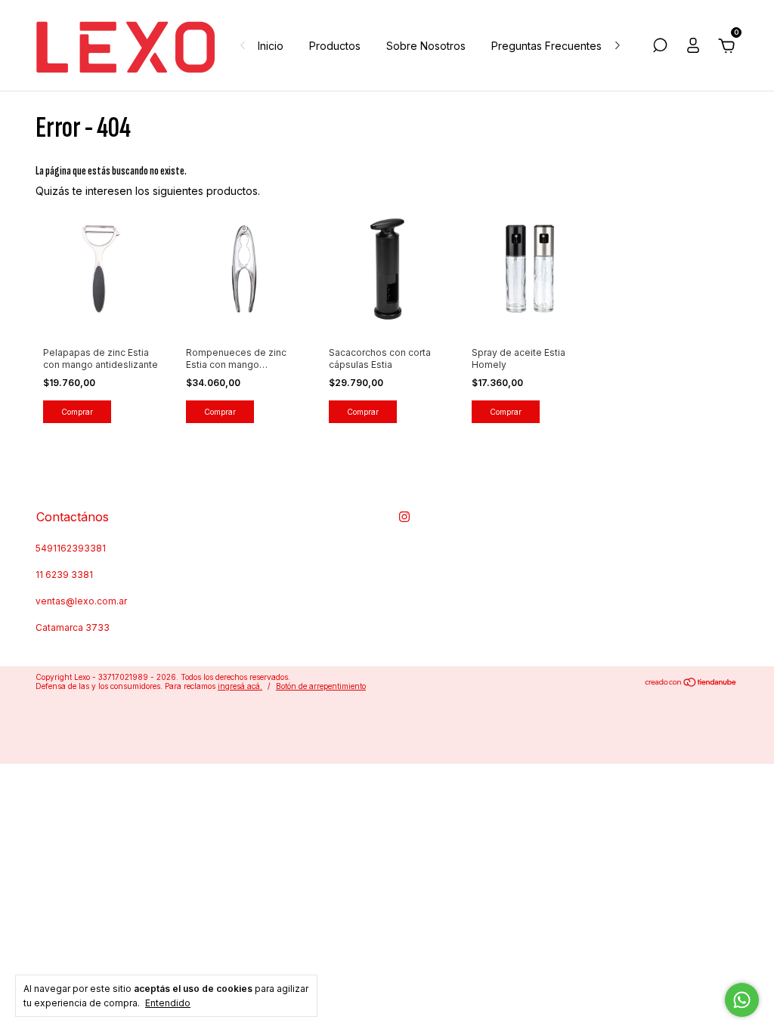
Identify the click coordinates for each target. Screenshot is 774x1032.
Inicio (270, 45)
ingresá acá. (240, 686)
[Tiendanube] (691, 683)
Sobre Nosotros (426, 45)
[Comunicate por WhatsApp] (742, 1000)
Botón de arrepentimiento (321, 686)
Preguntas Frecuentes (546, 45)
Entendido (167, 1003)
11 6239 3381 (64, 574)
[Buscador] (659, 47)
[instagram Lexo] (404, 517)
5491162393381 (71, 548)
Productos (335, 45)
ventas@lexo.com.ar (81, 601)
